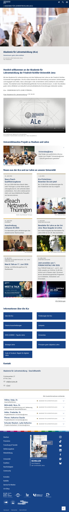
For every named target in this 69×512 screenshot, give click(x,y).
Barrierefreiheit (23, 510)
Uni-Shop (6, 489)
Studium (6, 437)
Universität (7, 459)
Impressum (6, 510)
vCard (8, 385)
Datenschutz (14, 510)
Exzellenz (6, 463)
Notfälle (6, 481)
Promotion (6, 441)
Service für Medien (9, 485)
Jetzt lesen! (47, 443)
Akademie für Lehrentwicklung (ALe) (18, 6)
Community (7, 471)
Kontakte (6, 477)
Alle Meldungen (60, 301)
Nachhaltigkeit (8, 467)
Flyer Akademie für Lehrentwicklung (18, 94)
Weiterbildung (7, 453)
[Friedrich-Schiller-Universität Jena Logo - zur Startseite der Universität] (6, 2)
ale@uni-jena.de (11, 381)
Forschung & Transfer (10, 445)
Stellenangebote (8, 449)
